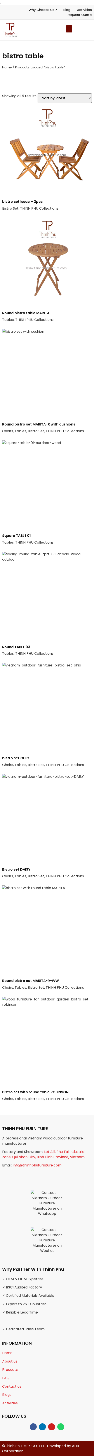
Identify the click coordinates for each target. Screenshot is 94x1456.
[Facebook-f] (33, 1426)
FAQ (5, 1377)
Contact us (11, 1386)
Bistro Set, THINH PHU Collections (30, 205)
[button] (76, 30)
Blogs (6, 1394)
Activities (10, 1403)
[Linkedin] (42, 1426)
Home (7, 67)
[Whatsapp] (60, 1426)
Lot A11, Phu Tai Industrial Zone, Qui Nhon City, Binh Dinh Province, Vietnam (43, 1154)
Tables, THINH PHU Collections (28, 316)
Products (10, 1369)
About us (9, 1361)
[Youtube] (51, 1426)
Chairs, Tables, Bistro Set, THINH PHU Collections (43, 428)
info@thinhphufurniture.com (37, 1165)
